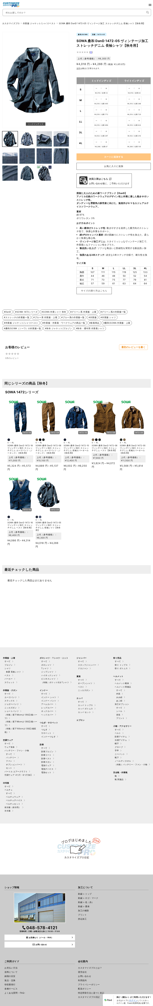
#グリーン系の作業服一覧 (113, 312)
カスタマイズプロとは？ (90, 967)
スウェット (9, 682)
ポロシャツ (46, 665)
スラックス (9, 700)
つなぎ (44, 729)
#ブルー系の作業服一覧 (73, 317)
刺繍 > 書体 (83, 906)
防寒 (42, 744)
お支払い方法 (11, 967)
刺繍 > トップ (85, 894)
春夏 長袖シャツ (13, 672)
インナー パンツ (48, 700)
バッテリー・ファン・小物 (16, 750)
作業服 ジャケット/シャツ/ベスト (39, 23)
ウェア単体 (9, 747)
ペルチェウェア (13, 797)
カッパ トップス (85, 705)
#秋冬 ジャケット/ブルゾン (58, 328)
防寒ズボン (46, 762)
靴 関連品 (119, 779)
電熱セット (46, 772)
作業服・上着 (9, 658)
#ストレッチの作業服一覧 (16, 317)
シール (119, 711)
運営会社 (82, 972)
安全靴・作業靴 (120, 772)
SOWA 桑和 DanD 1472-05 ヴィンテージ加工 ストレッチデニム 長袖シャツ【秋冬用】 (48, 526)
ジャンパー (81, 658)
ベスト (7, 675)
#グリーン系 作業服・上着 (83, 312)
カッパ (79, 698)
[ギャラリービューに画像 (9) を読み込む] (61, 156)
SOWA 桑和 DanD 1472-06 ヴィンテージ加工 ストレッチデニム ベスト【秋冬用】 (104, 448)
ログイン (133, 1000)
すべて (7, 661)
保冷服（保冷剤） (12, 807)
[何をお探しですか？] (147, 12)
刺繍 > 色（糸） (86, 902)
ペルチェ (8, 790)
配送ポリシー (84, 988)
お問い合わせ (84, 976)
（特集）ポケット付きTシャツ (55, 682)
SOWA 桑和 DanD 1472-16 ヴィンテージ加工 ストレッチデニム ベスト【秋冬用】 (20, 525)
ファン (9, 761)
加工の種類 (83, 910)
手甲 (117, 750)
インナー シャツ (48, 697)
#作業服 (93, 317)
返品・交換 (9, 980)
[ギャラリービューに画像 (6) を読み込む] (10, 156)
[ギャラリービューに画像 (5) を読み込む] (61, 139)
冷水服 (7, 811)
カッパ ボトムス (85, 708)
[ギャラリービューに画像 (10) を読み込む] (10, 173)
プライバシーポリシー (89, 984)
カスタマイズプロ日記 (89, 997)
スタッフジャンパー (87, 665)
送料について (11, 972)
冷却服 (6, 783)
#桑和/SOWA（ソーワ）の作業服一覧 (22, 328)
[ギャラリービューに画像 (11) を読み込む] (27, 173)
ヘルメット (118, 676)
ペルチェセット (13, 804)
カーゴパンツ (10, 697)
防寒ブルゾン (47, 751)
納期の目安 (9, 976)
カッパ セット (84, 712)
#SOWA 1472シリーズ (26, 312)
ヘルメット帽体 (122, 683)
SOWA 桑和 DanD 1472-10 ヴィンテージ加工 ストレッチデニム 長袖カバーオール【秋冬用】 (76, 449)
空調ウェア (8, 740)
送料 (78, 68)
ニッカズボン (10, 707)
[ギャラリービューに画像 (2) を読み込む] (10, 139)
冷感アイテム (121, 740)
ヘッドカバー (47, 715)
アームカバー (47, 704)
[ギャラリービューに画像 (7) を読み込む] (27, 156)
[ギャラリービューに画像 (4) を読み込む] (44, 139)
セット (9, 768)
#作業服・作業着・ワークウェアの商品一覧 (63, 323)
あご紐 (119, 700)
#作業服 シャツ (108, 317)
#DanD (7, 312)
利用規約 (82, 980)
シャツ (7, 668)
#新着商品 (94, 323)
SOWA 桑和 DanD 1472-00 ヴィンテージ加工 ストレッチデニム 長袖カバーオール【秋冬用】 (133, 449)
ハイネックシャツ (49, 675)
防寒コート (46, 755)
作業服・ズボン (10, 690)
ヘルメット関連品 (123, 687)
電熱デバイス (47, 769)
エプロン (80, 720)
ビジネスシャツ (48, 679)
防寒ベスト (46, 758)
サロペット (46, 733)
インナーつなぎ (48, 736)
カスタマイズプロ (11, 23)
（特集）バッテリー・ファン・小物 (131, 764)
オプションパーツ (14, 764)
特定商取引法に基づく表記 (91, 993)
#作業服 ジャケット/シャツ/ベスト (21, 323)
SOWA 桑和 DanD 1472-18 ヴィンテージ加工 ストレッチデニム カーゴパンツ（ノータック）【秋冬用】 (20, 449)
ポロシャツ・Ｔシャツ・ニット (54, 658)
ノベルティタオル (123, 761)
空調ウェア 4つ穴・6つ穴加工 (18, 775)
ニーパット (120, 754)
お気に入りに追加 (113, 166)
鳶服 (78, 676)
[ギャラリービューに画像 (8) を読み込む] (44, 156)
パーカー (8, 679)
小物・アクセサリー (122, 726)
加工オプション (122, 704)
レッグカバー (47, 707)
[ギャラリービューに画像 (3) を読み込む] (27, 139)
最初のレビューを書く (133, 347)
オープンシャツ (85, 683)
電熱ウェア (46, 765)
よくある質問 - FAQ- (14, 993)
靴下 (117, 757)
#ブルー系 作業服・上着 (45, 317)
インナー (44, 690)
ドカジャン (83, 668)
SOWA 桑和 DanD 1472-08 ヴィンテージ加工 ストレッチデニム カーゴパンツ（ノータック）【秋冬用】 (48, 449)
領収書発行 (9, 984)
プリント (120, 718)
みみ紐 (119, 697)
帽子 (117, 743)
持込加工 (82, 919)
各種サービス (11, 988)
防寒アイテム (121, 736)
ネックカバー (47, 711)
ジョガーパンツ (11, 704)
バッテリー (11, 757)
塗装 (118, 715)
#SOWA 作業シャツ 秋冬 (54, 312)
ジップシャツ (47, 672)
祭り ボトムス (121, 668)
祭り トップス (121, 665)
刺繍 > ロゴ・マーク (88, 898)
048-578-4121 (42, 928)
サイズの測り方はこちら (94, 290)
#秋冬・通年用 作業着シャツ (90, 328)
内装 (118, 693)
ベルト (118, 733)
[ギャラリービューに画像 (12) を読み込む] (44, 173)
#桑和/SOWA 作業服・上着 (116, 323)
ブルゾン (8, 665)
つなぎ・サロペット (49, 722)
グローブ (119, 747)
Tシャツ (45, 668)
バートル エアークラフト (15, 771)
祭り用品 (117, 658)
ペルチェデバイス (14, 800)
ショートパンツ (11, 711)
